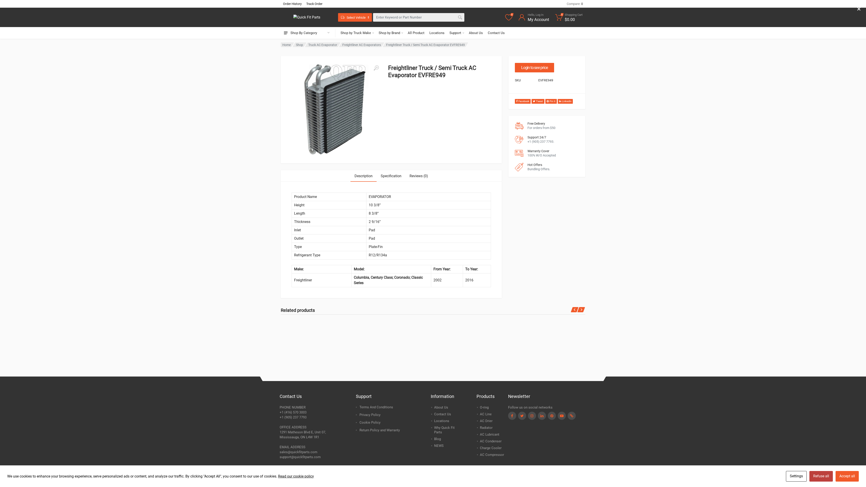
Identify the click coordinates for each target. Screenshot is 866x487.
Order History (292, 4)
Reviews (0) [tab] (419, 176)
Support (455, 33)
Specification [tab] (391, 176)
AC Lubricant (489, 434)
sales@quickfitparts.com (298, 452)
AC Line (486, 414)
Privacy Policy (369, 415)
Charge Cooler (491, 448)
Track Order (314, 4)
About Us (476, 33)
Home (286, 45)
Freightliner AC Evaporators (361, 45)
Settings (796, 476)
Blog (437, 439)
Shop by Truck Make (356, 33)
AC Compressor (492, 455)
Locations (437, 33)
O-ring (484, 407)
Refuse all (821, 476)
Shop (299, 45)
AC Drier (486, 421)
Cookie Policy (369, 422)
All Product (416, 33)
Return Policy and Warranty (379, 430)
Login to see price (534, 67)
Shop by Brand (389, 33)
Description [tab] (364, 176)
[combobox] (418, 17)
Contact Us (496, 33)
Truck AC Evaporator (322, 45)
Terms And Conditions (376, 407)
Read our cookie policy (296, 476)
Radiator (486, 428)
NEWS (439, 446)
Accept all (847, 476)
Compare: (575, 4)
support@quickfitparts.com (300, 457)
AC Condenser (491, 441)
